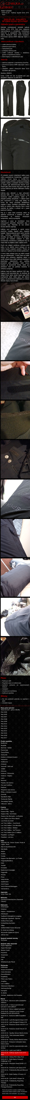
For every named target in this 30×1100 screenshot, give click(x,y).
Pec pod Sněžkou (6, 785)
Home (3, 10)
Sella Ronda (5, 879)
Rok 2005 (4, 712)
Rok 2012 (4, 726)
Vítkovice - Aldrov (6, 804)
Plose (3, 877)
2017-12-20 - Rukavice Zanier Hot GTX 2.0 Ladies (14, 1025)
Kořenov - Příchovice (7, 773)
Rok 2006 (4, 714)
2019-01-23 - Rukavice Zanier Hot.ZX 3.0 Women (14, 1029)
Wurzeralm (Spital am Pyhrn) (10, 932)
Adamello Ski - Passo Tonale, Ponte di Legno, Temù (13, 843)
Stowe (3, 957)
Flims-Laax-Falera (6, 979)
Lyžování (6, 7)
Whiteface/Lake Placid (8, 962)
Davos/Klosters (5, 974)
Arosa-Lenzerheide (7, 969)
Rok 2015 (4, 733)
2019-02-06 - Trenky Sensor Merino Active (14, 1039)
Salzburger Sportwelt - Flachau (10, 918)
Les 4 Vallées (5, 983)
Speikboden (5, 881)
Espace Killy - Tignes (7, 811)
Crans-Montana (6, 972)
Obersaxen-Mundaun (7, 986)
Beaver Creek (5, 950)
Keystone (4, 952)
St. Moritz (4, 993)
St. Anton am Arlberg (7, 930)
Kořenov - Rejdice (6, 776)
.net (14, 3)
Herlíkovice (4, 762)
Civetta (3, 856)
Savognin (4, 990)
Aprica (3, 851)
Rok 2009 (4, 721)
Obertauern (4, 914)
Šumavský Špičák (6, 799)
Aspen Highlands (6, 945)
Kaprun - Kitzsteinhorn (8, 911)
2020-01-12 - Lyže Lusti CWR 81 (11, 1050)
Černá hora (4, 750)
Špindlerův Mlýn (6, 797)
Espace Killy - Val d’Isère (8, 814)
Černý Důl (4, 755)
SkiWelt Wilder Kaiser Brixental (10, 928)
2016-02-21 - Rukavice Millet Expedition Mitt (13, 1016)
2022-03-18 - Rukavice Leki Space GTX (13, 1067)
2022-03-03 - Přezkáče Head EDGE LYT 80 (13, 1064)
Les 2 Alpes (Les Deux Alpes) (10, 818)
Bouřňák (3, 745)
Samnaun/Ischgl (6, 988)
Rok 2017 (4, 738)
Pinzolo (3, 874)
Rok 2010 (4, 724)
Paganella (4, 872)
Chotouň (3, 764)
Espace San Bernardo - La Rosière (12, 816)
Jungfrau (3, 981)
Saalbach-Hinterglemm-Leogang (11, 916)
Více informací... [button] (22, 1093)
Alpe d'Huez (5, 809)
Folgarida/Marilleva (7, 861)
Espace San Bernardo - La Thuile (11, 858)
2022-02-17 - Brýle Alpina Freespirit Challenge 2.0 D (12, 1060)
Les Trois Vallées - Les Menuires (11, 825)
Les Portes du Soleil (7, 821)
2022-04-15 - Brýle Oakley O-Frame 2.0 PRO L (13, 1075)
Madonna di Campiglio (8, 870)
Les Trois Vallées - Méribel (9, 828)
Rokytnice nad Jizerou (8, 790)
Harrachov (4, 759)
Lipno (2, 778)
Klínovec (3, 771)
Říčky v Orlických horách (9, 792)
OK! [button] (15, 1097)
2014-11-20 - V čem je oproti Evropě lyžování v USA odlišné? (12, 1006)
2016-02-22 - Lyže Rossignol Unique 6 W (14, 1022)
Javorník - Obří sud (7, 766)
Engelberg (4, 976)
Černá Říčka (5, 752)
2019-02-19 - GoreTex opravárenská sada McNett (14, 1047)
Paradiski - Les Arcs (7, 837)
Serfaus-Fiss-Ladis (7, 921)
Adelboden (4, 967)
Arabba (3, 854)
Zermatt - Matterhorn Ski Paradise (11, 995)
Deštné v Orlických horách (9, 757)
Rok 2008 (4, 719)
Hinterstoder (5, 907)
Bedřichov (4, 743)
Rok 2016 (4, 735)
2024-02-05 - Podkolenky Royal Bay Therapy (12, 1081)
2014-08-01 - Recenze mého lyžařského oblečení (13, 1001)
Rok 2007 (4, 717)
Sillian (3, 925)
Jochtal (3, 865)
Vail (2, 959)
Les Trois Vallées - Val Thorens (10, 830)
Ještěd (3, 769)
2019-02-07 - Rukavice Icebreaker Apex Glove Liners (13, 1043)
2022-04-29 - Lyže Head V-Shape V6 (12, 1078)
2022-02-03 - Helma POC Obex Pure (12, 1057)
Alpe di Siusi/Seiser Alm (8, 847)
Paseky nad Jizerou (7, 783)
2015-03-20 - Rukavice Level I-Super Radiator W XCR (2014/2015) (12, 1012)
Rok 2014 (4, 731)
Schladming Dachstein (8, 923)
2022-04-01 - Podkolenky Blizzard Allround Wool (14, 1071)
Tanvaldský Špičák (7, 801)
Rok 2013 (4, 728)
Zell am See (4, 935)
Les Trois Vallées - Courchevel (10, 823)
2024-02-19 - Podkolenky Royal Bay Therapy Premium (12, 1086)
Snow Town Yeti (6, 894)
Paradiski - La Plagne (7, 835)
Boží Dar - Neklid (6, 748)
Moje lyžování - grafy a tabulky (10, 710)
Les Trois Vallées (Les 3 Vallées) (11, 832)
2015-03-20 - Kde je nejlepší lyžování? (13, 1009)
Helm (2, 863)
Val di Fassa (5, 884)
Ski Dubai (4, 940)
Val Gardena (5, 888)
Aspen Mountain (6, 948)
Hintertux (4, 909)
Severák (3, 794)
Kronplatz (4, 868)
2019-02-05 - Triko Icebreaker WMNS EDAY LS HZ (12, 1036)
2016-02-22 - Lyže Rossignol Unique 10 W (14, 1020)
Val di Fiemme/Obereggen (9, 886)
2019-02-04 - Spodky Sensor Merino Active (14, 1033)
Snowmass (4, 955)
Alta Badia (4, 849)
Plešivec (3, 787)
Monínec (3, 780)
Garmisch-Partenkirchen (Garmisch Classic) (12, 900)
